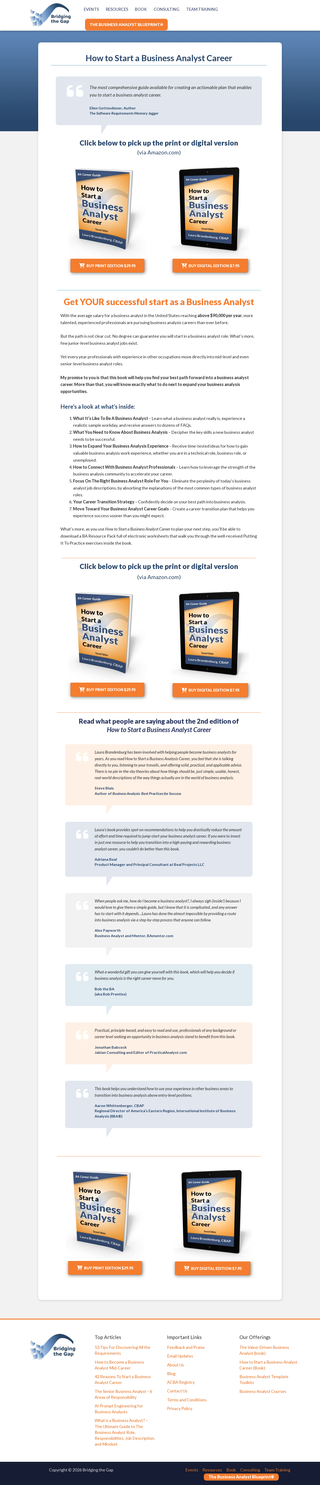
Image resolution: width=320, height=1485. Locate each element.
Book (231, 1469)
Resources (212, 1469)
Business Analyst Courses (262, 1391)
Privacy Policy (179, 1408)
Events (191, 1469)
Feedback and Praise (186, 1347)
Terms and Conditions (187, 1399)
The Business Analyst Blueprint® (241, 1476)
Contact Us (177, 1390)
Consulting (250, 1469)
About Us (175, 1364)
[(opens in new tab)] (107, 211)
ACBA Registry (181, 1382)
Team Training (277, 1469)
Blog (171, 1373)
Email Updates (180, 1355)
